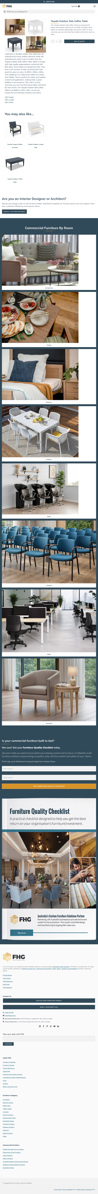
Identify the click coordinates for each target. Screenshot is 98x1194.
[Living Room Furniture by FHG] (40, 235)
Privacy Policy (57, 1189)
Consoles (6, 1112)
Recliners (6, 1130)
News (5, 1080)
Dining (49, 345)
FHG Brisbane (7, 975)
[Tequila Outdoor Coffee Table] (15, 163)
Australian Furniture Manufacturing (14, 1077)
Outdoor (49, 459)
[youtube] (54, 1026)
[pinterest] (47, 1026)
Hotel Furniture (8, 1155)
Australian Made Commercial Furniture (15, 1162)
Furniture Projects (8, 1065)
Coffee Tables (7, 1109)
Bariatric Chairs (8, 1103)
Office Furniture (8, 1158)
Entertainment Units (9, 1118)
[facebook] (43, 1026)
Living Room (49, 288)
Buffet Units (6, 1106)
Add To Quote (79, 41)
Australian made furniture (60, 967)
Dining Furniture (8, 1115)
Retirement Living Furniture (12, 1152)
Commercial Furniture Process (12, 1074)
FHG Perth (6, 984)
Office (49, 654)
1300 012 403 (9, 1012)
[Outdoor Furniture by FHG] (40, 407)
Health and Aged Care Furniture (13, 1149)
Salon (49, 516)
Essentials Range (8, 1121)
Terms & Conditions (67, 1189)
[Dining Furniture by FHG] (40, 293)
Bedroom (49, 402)
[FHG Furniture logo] (7, 5)
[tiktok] (51, 1026)
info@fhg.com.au (10, 1015)
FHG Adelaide (7, 987)
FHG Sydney (7, 978)
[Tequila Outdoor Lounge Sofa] (36, 129)
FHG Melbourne (8, 981)
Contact (5, 1084)
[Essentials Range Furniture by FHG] (49, 659)
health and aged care (29, 969)
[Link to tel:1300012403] (44, 1)
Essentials (49, 723)
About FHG (6, 1071)
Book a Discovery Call (10, 1087)
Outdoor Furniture (8, 1127)
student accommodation (69, 969)
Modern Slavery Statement (84, 1189)
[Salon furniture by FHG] (40, 464)
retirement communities (44, 969)
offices (59, 969)
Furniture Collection (9, 1062)
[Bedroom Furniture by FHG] (40, 350)
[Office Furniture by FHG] (49, 590)
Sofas (5, 1136)
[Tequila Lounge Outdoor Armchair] (15, 129)
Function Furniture (8, 1124)
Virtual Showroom (9, 1068)
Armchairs (6, 1099)
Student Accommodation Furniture (14, 1165)
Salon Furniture (8, 1133)
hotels (54, 969)
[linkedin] (58, 1026)
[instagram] (40, 1026)
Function (49, 585)
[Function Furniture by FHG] (49, 521)
